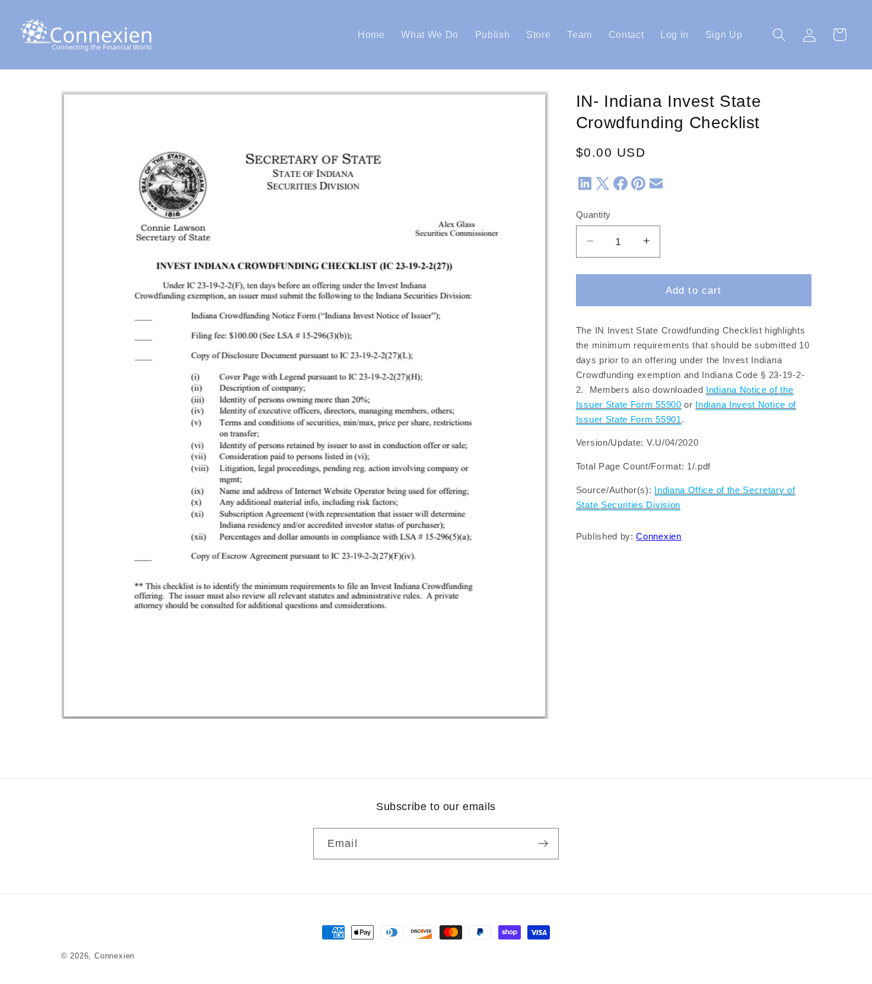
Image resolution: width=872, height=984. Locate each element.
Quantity (593, 215)
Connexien (658, 536)
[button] (779, 35)
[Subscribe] (543, 844)
